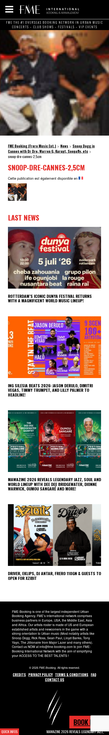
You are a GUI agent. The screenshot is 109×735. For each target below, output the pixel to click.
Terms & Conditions (71, 674)
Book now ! (89, 722)
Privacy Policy (40, 674)
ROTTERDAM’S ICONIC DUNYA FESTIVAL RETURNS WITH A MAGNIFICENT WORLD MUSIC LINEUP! (50, 298)
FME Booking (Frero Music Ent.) (48, 9)
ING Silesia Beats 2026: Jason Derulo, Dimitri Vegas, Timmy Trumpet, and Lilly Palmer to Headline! (50, 390)
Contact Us (54, 679)
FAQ (93, 674)
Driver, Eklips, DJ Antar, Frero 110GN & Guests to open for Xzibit (54, 575)
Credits (19, 674)
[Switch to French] (81, 178)
